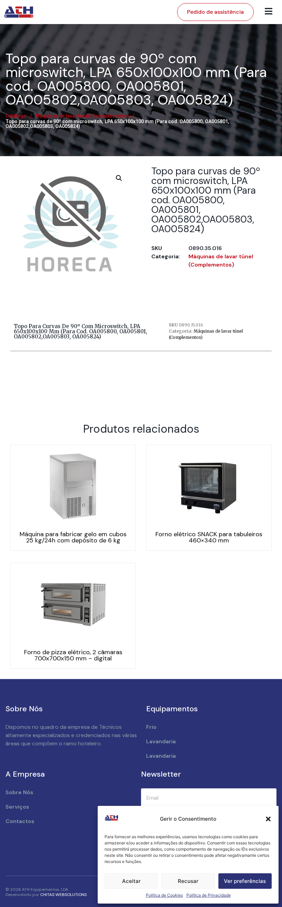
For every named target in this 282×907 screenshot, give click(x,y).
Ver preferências (245, 881)
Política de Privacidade (208, 895)
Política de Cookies (164, 895)
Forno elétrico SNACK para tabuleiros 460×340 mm (208, 537)
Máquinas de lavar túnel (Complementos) (82, 116)
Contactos (20, 821)
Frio (151, 727)
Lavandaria (161, 741)
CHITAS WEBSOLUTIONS (63, 894)
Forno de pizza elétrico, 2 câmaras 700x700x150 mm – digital (73, 655)
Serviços (17, 806)
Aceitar (131, 881)
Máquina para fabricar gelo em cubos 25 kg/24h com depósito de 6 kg (73, 537)
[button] (268, 819)
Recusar (188, 881)
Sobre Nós (19, 792)
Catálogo (16, 116)
